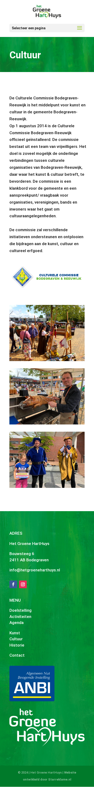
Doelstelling (20, 610)
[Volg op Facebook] (13, 584)
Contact (17, 655)
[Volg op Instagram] (23, 584)
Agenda (16, 622)
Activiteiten (20, 616)
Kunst (14, 632)
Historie (16, 645)
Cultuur (16, 638)
